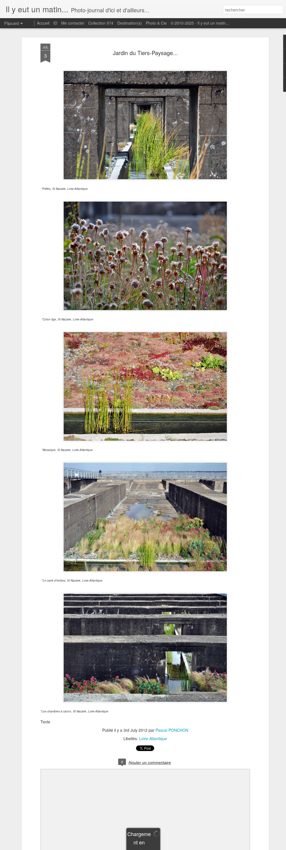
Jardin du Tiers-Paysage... (145, 53)
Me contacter (72, 23)
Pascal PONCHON (172, 730)
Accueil (43, 23)
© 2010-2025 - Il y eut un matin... (200, 23)
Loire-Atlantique (153, 738)
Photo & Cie (156, 23)
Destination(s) (129, 23)
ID (55, 23)
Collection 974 (100, 23)
